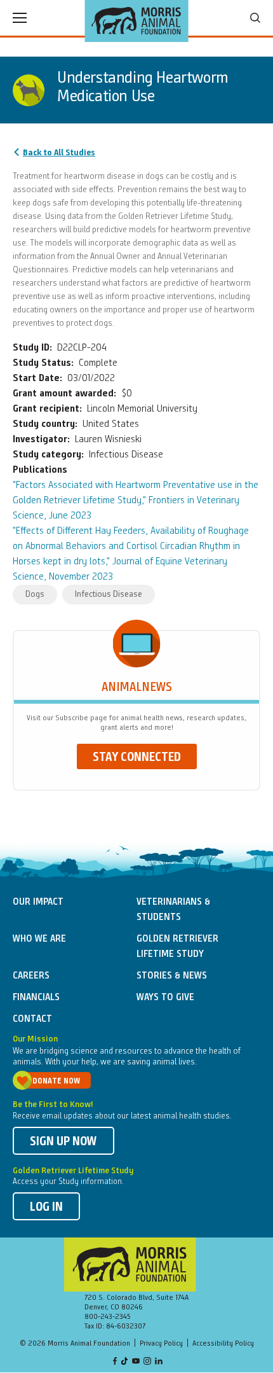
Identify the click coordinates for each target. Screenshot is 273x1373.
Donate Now (56, 1081)
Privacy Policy (161, 1344)
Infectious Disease (108, 594)
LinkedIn (159, 1362)
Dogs (34, 594)
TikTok (125, 1362)
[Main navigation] (20, 18)
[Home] (137, 21)
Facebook (115, 1362)
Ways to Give (165, 998)
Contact (32, 1019)
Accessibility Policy (223, 1344)
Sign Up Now (63, 1142)
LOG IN (46, 1207)
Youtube (136, 1362)
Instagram (147, 1362)
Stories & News (171, 976)
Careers (31, 976)
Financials (36, 998)
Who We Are (39, 939)
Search (255, 17)
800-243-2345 (107, 1317)
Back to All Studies (59, 152)
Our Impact (38, 902)
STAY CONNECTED (137, 757)
